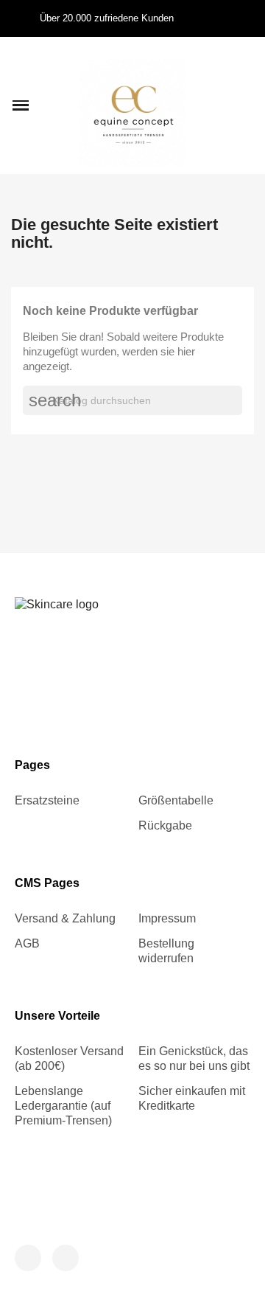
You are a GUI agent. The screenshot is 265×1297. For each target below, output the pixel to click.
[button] (20, 105)
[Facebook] (28, 1258)
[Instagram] (65, 1258)
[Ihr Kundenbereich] (222, 105)
